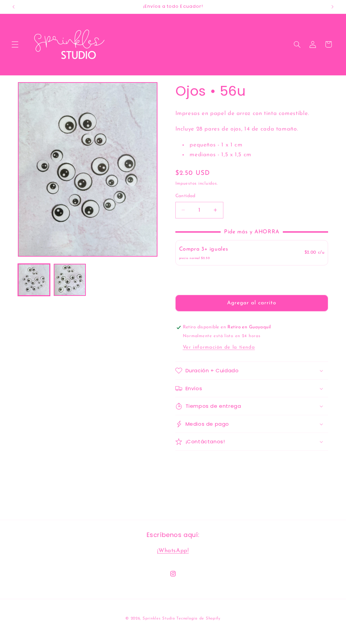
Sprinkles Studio (159, 618)
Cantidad (185, 196)
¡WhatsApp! (173, 551)
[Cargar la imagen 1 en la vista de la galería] (34, 280)
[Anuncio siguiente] (332, 7)
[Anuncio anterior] (13, 7)
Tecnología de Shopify (198, 618)
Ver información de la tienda (219, 347)
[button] (15, 44)
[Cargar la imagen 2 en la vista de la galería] (70, 280)
